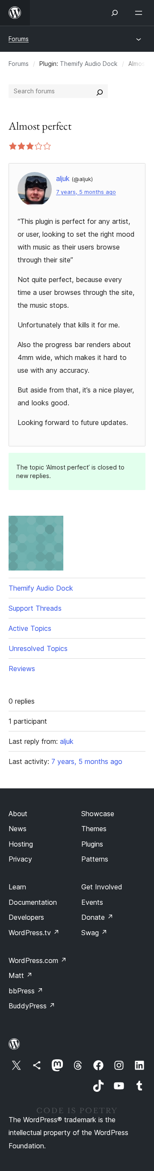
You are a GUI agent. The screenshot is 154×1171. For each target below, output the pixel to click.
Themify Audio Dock (89, 63)
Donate (97, 917)
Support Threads (35, 608)
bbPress (26, 991)
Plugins (92, 844)
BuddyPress (32, 1006)
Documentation (33, 902)
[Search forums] (100, 91)
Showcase (97, 813)
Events (92, 902)
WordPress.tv (34, 932)
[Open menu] (140, 13)
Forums (19, 38)
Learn (17, 887)
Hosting (21, 844)
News (18, 828)
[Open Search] (115, 13)
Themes (94, 828)
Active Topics (30, 628)
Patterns (94, 859)
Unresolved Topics (38, 648)
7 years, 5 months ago (86, 192)
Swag (94, 932)
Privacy (20, 859)
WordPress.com (38, 960)
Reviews (22, 668)
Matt (21, 975)
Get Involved (101, 887)
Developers (26, 917)
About (18, 813)
